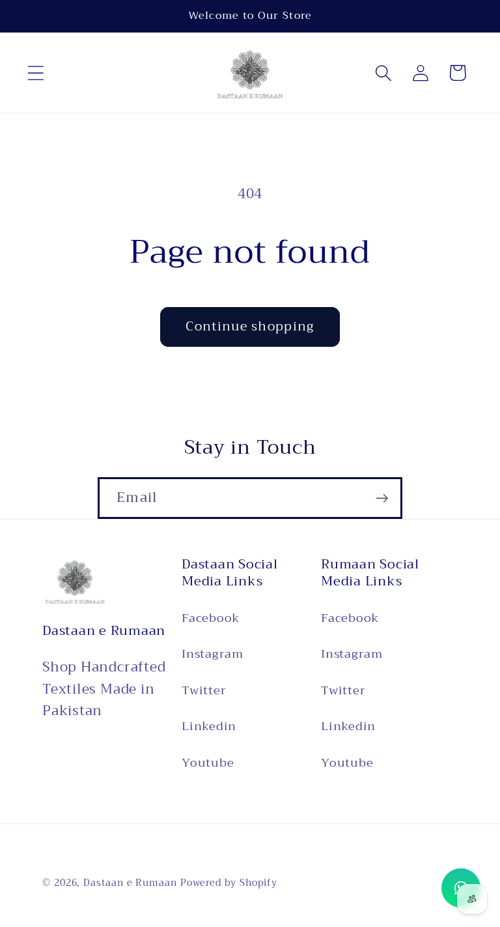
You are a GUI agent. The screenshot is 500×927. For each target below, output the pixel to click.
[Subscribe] (381, 498)
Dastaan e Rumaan (130, 883)
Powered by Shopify (228, 883)
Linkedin (209, 726)
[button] (35, 72)
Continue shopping (250, 326)
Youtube (208, 762)
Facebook (211, 618)
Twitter (204, 690)
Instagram (212, 653)
